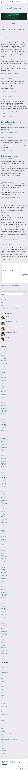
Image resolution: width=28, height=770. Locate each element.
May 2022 (2, 419)
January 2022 (3, 425)
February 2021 (3, 439)
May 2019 (2, 472)
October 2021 (3, 428)
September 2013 (4, 578)
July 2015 (2, 544)
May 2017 (2, 510)
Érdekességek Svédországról (6, 307)
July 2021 (2, 433)
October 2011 (3, 614)
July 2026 (2, 350)
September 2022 (4, 413)
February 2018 (3, 495)
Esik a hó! (14, 91)
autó (1, 670)
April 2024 (3, 386)
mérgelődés (3, 731)
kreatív (2, 728)
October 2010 (3, 633)
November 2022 (4, 410)
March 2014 (3, 569)
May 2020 (2, 453)
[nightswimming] (14, 16)
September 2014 (4, 559)
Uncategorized (7, 116)
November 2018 (4, 481)
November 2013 (4, 575)
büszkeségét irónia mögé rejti (6, 690)
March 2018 (3, 494)
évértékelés (3, 680)
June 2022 (2, 418)
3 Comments (17, 73)
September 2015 (4, 541)
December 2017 (3, 499)
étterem (2, 678)
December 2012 (3, 592)
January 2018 (3, 497)
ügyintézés (6, 239)
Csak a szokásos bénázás (10, 156)
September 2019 (4, 466)
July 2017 (2, 506)
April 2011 (3, 623)
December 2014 (3, 555)
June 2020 (2, 452)
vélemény (2, 758)
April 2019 (3, 474)
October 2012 (3, 595)
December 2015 (3, 536)
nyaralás (2, 736)
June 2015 (2, 545)
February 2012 (3, 608)
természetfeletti (3, 750)
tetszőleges (3, 753)
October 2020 (3, 446)
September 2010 (4, 634)
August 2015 (3, 542)
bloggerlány (3, 695)
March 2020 (3, 457)
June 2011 (2, 620)
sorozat (11, 239)
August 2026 (3, 349)
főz (1, 709)
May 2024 (2, 385)
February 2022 (3, 424)
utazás (2, 756)
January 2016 (3, 534)
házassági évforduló (4, 714)
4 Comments (16, 239)
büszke (2, 689)
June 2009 (2, 658)
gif (1, 711)
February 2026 (3, 358)
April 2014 (3, 567)
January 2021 (3, 441)
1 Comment (12, 150)
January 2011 (3, 628)
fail (1, 700)
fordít (2, 708)
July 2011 (2, 619)
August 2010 (3, 636)
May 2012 (2, 603)
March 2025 (3, 374)
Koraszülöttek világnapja (11, 122)
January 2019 (3, 478)
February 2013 (3, 589)
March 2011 (3, 625)
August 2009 (3, 655)
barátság (2, 686)
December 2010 (3, 630)
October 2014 (3, 558)
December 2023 (3, 393)
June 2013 (2, 583)
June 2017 (2, 508)
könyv (13, 73)
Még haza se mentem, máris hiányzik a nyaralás (9, 308)
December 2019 (3, 461)
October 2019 (3, 464)
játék (1, 719)
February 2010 (3, 645)
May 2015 (2, 547)
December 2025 (3, 361)
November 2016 (4, 519)
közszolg (2, 726)
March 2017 (3, 513)
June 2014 (2, 564)
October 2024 (3, 380)
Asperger (2, 669)
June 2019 (2, 471)
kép (1, 723)
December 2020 (3, 442)
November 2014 (4, 556)
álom (1, 673)
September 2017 (4, 503)
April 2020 (3, 455)
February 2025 (3, 375)
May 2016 (2, 528)
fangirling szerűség (7, 285)
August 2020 (3, 449)
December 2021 (3, 427)
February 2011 (3, 626)
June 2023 (2, 399)
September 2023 (4, 394)
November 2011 (4, 612)
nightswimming (14, 8)
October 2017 (3, 502)
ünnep (2, 684)
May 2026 (2, 354)
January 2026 (3, 360)
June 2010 (2, 639)
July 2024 (2, 383)
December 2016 (3, 517)
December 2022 (3, 408)
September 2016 (4, 522)
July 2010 (2, 637)
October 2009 (3, 651)
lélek (1, 729)
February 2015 (3, 552)
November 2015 (4, 538)
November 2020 (4, 444)
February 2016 (3, 533)
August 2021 (3, 432)
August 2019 (3, 467)
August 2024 (3, 382)
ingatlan (2, 715)
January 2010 (3, 647)
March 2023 (3, 403)
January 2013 (3, 591)
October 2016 (3, 520)
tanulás (2, 745)
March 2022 (3, 422)
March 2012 (3, 606)
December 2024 (3, 379)
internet (2, 717)
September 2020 (4, 447)
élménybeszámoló (4, 675)
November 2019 (4, 463)
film (9, 239)
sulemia (10, 37)
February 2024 (3, 389)
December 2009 (3, 648)
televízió (2, 748)
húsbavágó (6, 129)
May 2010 (2, 641)
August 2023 (3, 396)
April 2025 (3, 372)
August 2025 (3, 366)
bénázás (5, 197)
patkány (2, 737)
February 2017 (3, 514)
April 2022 (3, 421)
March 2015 (3, 550)
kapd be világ (3, 722)
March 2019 (3, 475)
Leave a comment (21, 91)
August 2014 (3, 561)
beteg (2, 692)
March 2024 (3, 388)
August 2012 (3, 598)
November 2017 (4, 500)
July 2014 (2, 563)
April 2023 (3, 402)
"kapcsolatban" (3, 666)
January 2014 (3, 572)
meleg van (2, 734)
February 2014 (3, 570)
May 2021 (2, 436)
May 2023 (2, 400)
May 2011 (2, 622)
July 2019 (2, 469)
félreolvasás (3, 703)
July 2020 (2, 450)
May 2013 (2, 584)
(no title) (2, 302)
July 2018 (2, 488)
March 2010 (3, 644)
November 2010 (4, 631)
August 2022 (3, 414)
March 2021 (3, 438)
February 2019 (3, 477)
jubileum (2, 720)
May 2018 (2, 491)
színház (2, 744)
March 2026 (3, 357)
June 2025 (2, 369)
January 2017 (3, 516)
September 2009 (4, 653)
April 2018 (3, 492)
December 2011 (3, 611)
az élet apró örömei (7, 73)
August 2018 (3, 486)
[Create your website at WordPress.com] (14, 2)
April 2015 (3, 549)
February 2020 (3, 458)
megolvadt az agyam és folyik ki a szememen (9, 733)
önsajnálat (2, 681)
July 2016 (2, 525)
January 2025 (3, 377)
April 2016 (3, 530)
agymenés (2, 667)
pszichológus (3, 740)
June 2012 (2, 602)
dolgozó (2, 697)
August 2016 (3, 524)
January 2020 (3, 460)
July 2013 (2, 581)
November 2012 (4, 594)
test (16, 91)
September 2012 (4, 597)
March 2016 (3, 531)
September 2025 (4, 365)
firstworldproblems (4, 706)
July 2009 (2, 656)
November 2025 (4, 363)
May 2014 (2, 566)
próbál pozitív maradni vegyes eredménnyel (9, 739)
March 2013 (3, 587)
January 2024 (3, 391)
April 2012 (3, 605)
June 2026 (2, 352)
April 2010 (3, 642)
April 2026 (3, 355)
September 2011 (4, 616)
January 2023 (3, 407)
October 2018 (3, 483)
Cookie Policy (4, 764)
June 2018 (2, 489)
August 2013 (3, 580)
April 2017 (3, 511)
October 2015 (3, 539)
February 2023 (3, 405)
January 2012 (3, 609)
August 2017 (3, 505)
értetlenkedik (3, 676)
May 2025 (2, 371)
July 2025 (2, 368)
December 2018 (3, 480)
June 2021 (2, 435)
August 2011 (3, 617)
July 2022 (2, 416)
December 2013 (3, 573)
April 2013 (3, 586)
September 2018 (4, 485)
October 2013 (3, 577)
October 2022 (3, 411)
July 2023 (2, 397)
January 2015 (3, 553)
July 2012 (2, 600)
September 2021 (4, 430)
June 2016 (2, 527)
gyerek (2, 712)
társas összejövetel (4, 747)
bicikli (2, 694)
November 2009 (4, 650)
